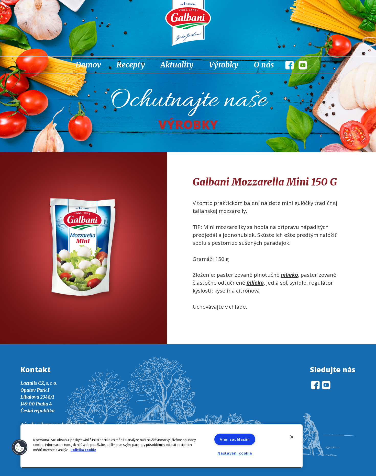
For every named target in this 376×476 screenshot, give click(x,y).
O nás (264, 64)
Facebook (289, 65)
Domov (88, 64)
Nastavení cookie (234, 453)
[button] (20, 447)
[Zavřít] (291, 437)
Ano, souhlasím (235, 439)
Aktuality (177, 64)
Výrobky (223, 64)
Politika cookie (83, 449)
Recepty (130, 64)
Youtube (302, 65)
